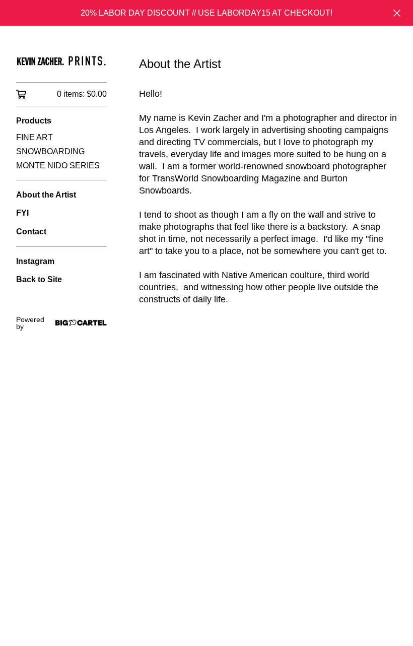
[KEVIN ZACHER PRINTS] (61, 61)
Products (33, 120)
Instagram (35, 261)
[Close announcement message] (397, 13)
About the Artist (46, 194)
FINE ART (34, 137)
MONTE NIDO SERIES (58, 165)
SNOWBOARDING (50, 151)
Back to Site (39, 279)
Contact (31, 231)
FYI (22, 213)
